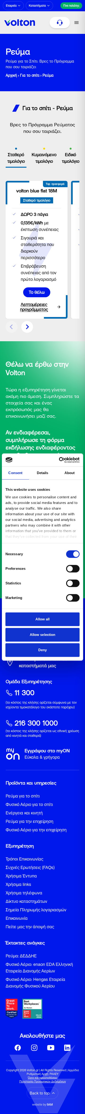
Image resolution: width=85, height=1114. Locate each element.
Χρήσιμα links (18, 884)
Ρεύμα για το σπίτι (23, 796)
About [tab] (69, 473)
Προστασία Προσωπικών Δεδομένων (42, 1081)
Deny (42, 650)
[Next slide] (27, 327)
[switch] (73, 568)
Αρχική (11, 75)
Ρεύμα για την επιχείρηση (29, 821)
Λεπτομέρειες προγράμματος (34, 307)
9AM (50, 1104)
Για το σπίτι (29, 75)
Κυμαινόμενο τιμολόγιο (44, 158)
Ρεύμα (48, 75)
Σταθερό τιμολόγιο (16, 158)
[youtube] (50, 1047)
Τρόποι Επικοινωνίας (24, 859)
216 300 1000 (36, 723)
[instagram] (34, 1047)
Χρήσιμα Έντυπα (21, 876)
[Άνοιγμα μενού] (76, 22)
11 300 (24, 693)
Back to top (40, 1093)
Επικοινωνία (17, 918)
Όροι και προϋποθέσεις (42, 1077)
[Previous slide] (11, 327)
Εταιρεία (11, 5)
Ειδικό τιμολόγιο (70, 158)
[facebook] (17, 1047)
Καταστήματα (37, 5)
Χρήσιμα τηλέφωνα (24, 893)
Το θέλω (37, 292)
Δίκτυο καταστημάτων (26, 901)
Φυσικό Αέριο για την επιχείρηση (36, 830)
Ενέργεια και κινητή (24, 813)
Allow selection (42, 635)
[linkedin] (67, 1047)
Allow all (42, 619)
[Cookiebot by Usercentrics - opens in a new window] (60, 460)
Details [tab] (42, 473)
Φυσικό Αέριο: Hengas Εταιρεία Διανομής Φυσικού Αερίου (35, 983)
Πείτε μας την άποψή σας (30, 926)
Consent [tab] (15, 473)
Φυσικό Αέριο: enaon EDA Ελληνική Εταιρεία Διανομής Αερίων (39, 968)
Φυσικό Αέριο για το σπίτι (29, 804)
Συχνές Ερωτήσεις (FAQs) (30, 867)
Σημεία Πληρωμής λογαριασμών (36, 909)
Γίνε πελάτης (71, 5)
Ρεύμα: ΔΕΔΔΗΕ (21, 956)
